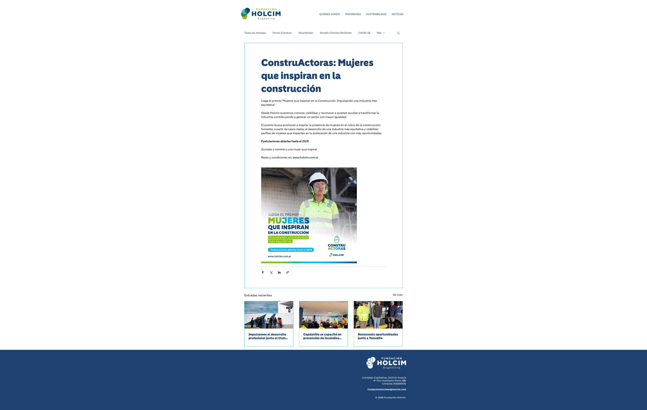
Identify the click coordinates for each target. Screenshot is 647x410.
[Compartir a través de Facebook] (262, 272)
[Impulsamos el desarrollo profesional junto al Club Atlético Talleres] (268, 315)
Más (379, 33)
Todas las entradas (255, 33)
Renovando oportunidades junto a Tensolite (378, 336)
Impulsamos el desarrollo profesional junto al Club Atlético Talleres (267, 336)
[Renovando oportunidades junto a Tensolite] (378, 315)
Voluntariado (305, 33)
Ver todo (398, 294)
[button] (330, 14)
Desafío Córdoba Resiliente (336, 33)
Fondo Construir (282, 33)
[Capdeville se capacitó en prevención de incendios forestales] (323, 315)
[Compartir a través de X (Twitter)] (271, 272)
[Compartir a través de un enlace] (287, 272)
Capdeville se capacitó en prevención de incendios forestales (322, 336)
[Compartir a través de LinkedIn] (279, 272)
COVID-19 (364, 33)
